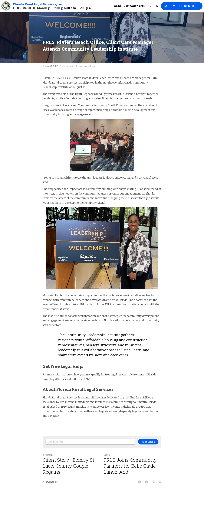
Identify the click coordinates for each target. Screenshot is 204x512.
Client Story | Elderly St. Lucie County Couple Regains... (69, 466)
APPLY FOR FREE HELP (181, 6)
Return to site (52, 482)
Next (105, 455)
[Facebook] (139, 481)
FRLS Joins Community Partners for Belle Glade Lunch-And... (130, 466)
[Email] (159, 481)
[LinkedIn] (153, 481)
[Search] (157, 6)
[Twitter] (146, 481)
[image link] (5, 5)
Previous (49, 455)
